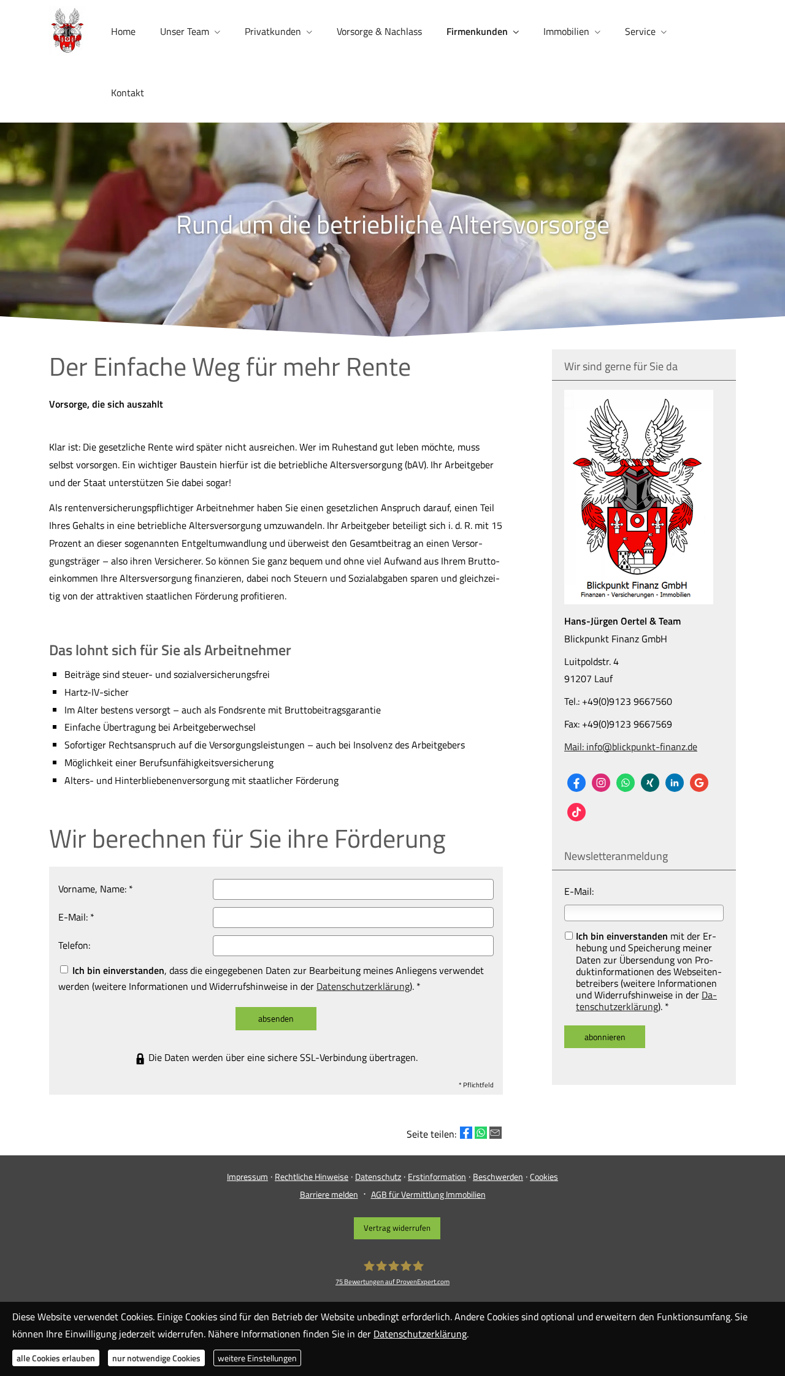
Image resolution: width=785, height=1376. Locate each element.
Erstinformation (437, 1176)
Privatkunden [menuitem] (273, 31)
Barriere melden (329, 1194)
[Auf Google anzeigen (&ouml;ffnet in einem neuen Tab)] (699, 783)
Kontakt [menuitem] (127, 92)
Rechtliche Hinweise (311, 1176)
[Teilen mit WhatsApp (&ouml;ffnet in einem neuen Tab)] (481, 1133)
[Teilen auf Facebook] (466, 1133)
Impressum (247, 1176)
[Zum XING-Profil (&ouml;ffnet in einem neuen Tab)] (650, 783)
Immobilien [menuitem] (566, 31)
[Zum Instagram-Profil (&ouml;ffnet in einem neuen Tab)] (601, 783)
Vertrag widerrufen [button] (397, 1228)
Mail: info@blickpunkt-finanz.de (630, 746)
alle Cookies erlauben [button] (56, 1357)
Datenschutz (378, 1176)
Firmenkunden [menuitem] (477, 31)
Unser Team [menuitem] (184, 31)
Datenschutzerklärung (646, 1000)
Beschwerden (498, 1176)
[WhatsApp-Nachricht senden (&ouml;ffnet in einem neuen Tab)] (625, 783)
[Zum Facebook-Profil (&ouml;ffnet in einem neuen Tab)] (576, 783)
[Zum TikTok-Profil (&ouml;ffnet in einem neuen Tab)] (576, 812)
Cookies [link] (544, 1176)
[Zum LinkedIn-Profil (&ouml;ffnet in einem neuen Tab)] (674, 783)
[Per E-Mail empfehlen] (495, 1133)
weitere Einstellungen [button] (257, 1357)
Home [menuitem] (123, 31)
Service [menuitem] (640, 31)
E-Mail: (579, 891)
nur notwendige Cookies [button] (156, 1357)
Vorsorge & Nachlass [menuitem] (379, 31)
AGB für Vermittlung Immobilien (428, 1194)
